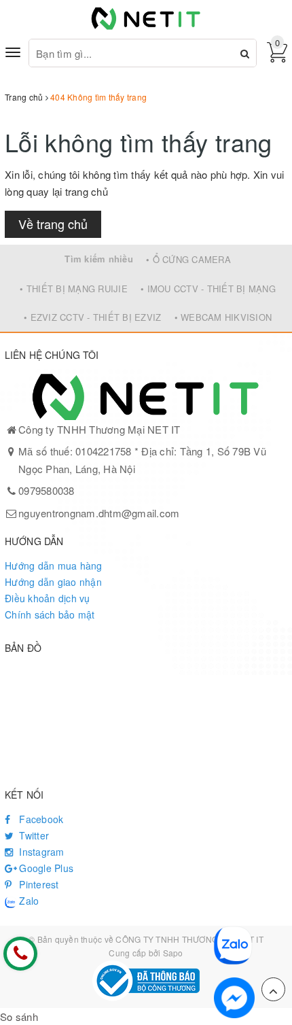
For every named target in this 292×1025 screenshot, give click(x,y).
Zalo (27, 900)
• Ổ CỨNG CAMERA (188, 259)
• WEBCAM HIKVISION (223, 317)
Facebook (39, 819)
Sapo (173, 952)
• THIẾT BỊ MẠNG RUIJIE (74, 288)
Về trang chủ (53, 223)
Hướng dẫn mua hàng (54, 565)
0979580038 (46, 490)
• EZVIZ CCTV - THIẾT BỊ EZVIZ (92, 317)
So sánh (19, 1016)
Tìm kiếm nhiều (99, 258)
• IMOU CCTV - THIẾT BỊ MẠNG (208, 288)
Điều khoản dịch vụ (47, 598)
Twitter (32, 835)
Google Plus (44, 868)
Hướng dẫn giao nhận (53, 582)
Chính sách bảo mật (50, 614)
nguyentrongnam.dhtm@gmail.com (98, 513)
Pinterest (37, 884)
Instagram (40, 851)
